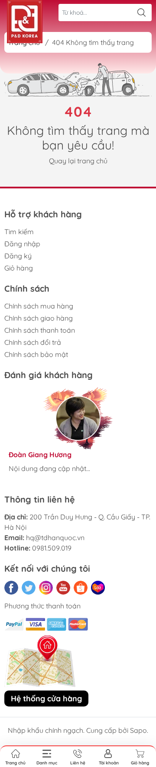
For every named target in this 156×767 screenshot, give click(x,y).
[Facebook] (11, 588)
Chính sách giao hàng (38, 318)
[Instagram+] (46, 588)
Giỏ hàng (18, 268)
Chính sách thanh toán (39, 330)
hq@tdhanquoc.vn (55, 537)
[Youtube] (63, 588)
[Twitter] (29, 588)
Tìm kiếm (19, 231)
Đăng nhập (22, 243)
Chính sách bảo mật (36, 354)
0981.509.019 (52, 548)
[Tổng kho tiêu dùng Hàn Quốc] (24, 21)
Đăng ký (18, 255)
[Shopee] (81, 588)
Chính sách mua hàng (38, 306)
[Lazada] (98, 588)
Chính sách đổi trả (32, 342)
